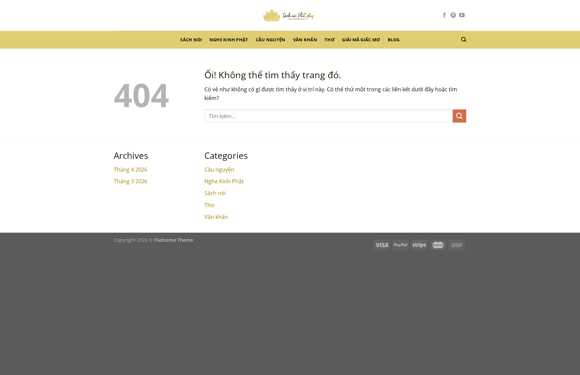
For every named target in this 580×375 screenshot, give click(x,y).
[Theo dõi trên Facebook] (444, 15)
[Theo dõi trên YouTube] (462, 15)
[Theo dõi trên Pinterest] (453, 15)
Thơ (330, 40)
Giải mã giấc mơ (361, 40)
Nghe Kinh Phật (228, 40)
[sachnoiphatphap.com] (290, 15)
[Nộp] (459, 116)
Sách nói (191, 40)
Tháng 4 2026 (130, 169)
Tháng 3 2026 (130, 181)
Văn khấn (305, 40)
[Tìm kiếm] (463, 39)
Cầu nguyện (271, 40)
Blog (394, 40)
